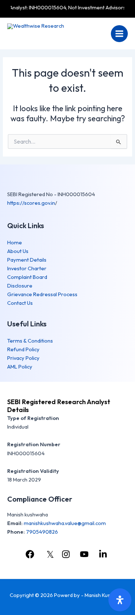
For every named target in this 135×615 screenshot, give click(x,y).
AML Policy (19, 366)
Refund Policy (23, 349)
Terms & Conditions (30, 340)
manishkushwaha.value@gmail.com (65, 523)
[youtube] (85, 554)
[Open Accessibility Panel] (119, 599)
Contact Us (20, 302)
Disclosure (19, 285)
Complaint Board (27, 276)
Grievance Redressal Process (42, 294)
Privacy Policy (23, 357)
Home (14, 242)
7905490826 (42, 531)
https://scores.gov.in (31, 202)
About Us (17, 251)
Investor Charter (26, 268)
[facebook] (31, 554)
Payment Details (26, 259)
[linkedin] (104, 554)
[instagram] (67, 554)
